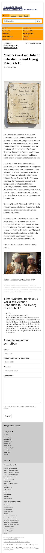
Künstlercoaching (7, 36)
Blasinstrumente (7, 505)
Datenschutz (12, 542)
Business (25, 28)
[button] (22, 432)
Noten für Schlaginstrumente (10, 483)
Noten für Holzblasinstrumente (11, 470)
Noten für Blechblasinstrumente (11, 472)
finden (39, 21)
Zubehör (26, 15)
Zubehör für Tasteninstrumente (11, 522)
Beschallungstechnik (8, 531)
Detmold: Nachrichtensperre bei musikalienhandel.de (11, 46)
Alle (3, 28)
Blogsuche (5, 15)
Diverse (5, 492)
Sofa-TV (4, 39)
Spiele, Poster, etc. (8, 487)
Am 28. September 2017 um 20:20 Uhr (17, 315)
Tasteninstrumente (8, 509)
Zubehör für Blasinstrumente (10, 515)
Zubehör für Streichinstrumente (11, 520)
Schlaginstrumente (8, 511)
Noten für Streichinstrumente (11, 474)
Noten (20, 15)
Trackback (15, 291)
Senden (7, 416)
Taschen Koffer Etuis (9, 528)
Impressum (6, 542)
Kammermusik (7, 494)
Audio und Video (8, 489)
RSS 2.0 (18, 289)
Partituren (6, 485)
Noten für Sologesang (9, 479)
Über (24, 39)
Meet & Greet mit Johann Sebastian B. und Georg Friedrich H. (22, 59)
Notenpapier (6, 496)
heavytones (5, 30)
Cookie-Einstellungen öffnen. (22, 542)
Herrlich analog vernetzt (33, 43)
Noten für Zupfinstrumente (10, 476)
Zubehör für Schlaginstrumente (11, 524)
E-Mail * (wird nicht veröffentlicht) (17, 358)
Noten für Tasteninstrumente (10, 468)
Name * (6, 349)
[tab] (22, 432)
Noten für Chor (7, 481)
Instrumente (13, 15)
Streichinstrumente (8, 507)
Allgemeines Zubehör (9, 526)
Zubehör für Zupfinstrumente (11, 518)
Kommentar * (9, 375)
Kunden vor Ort (27, 33)
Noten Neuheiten (8, 498)
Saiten (5, 533)
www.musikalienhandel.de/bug (11, 539)
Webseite (7, 367)
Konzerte (4, 33)
